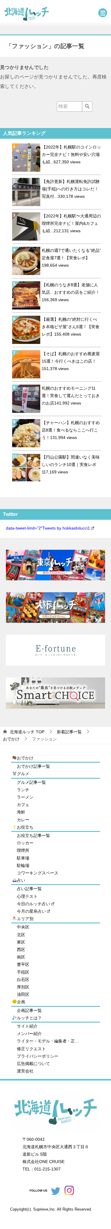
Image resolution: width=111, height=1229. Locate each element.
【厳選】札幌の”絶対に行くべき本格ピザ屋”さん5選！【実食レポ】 (70, 327)
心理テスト (27, 896)
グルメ (23, 773)
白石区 (23, 979)
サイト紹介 (27, 1026)
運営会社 (25, 1071)
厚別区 (23, 987)
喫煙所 (23, 850)
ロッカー (25, 843)
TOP (27, 731)
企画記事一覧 (29, 1010)
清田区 (23, 994)
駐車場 (23, 858)
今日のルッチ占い (33, 903)
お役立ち (25, 827)
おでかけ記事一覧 (33, 766)
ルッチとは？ (29, 1017)
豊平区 (23, 964)
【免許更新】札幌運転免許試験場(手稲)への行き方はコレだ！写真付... (71, 189)
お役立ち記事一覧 (33, 835)
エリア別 (25, 918)
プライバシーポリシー (37, 1056)
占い (21, 880)
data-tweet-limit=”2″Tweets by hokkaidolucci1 (48, 528)
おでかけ (25, 758)
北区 (21, 934)
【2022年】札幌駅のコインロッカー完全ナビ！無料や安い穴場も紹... (71, 154)
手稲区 (23, 972)
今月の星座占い (31, 911)
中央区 (23, 927)
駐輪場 (23, 865)
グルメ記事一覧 (31, 782)
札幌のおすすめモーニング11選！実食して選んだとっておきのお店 (71, 395)
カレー (23, 819)
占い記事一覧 (29, 888)
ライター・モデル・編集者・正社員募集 (49, 1041)
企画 (21, 1001)
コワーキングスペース (37, 873)
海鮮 (21, 812)
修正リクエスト (31, 1048)
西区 (21, 949)
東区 (21, 942)
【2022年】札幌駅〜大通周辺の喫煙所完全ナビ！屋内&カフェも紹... (71, 223)
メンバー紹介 (29, 1033)
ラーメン (25, 797)
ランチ (23, 789)
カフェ (23, 804)
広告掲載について (33, 1063)
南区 (21, 957)
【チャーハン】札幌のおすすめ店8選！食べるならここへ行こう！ (71, 430)
